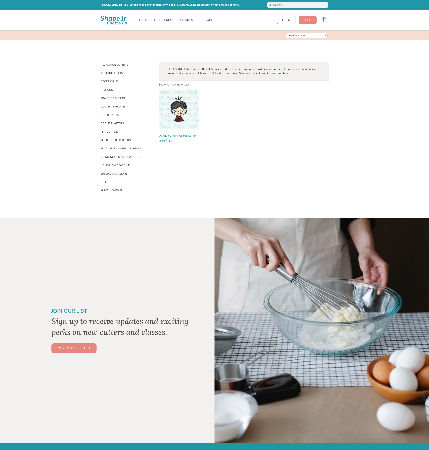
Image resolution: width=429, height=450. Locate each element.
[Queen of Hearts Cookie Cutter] (179, 109)
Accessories (110, 81)
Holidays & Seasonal (116, 165)
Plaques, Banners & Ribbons (121, 148)
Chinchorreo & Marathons (120, 157)
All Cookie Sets (112, 73)
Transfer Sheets (113, 98)
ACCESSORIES (163, 20)
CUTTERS (141, 20)
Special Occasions (114, 174)
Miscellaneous (111, 190)
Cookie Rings (110, 115)
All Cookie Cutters (114, 65)
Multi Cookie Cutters (116, 140)
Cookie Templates (113, 106)
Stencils (107, 90)
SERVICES (186, 20)
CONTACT (206, 20)
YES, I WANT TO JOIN (74, 348)
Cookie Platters (112, 123)
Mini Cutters (109, 132)
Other (105, 182)
